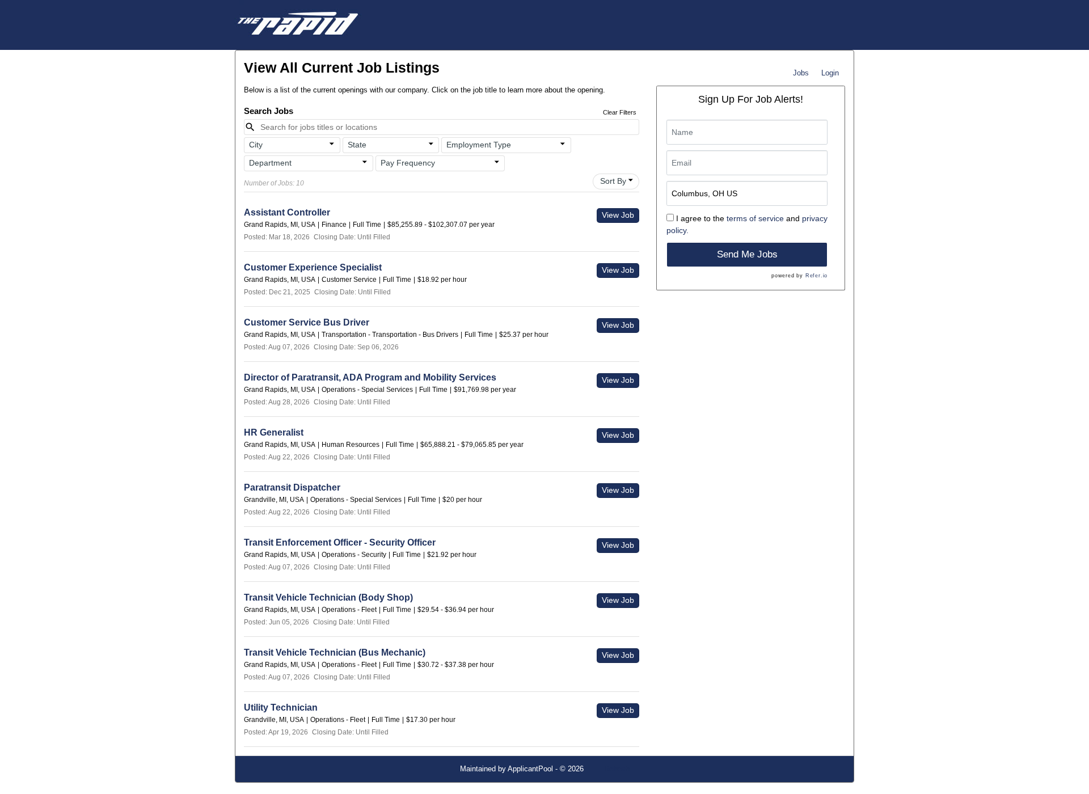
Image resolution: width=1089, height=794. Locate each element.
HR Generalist (273, 432)
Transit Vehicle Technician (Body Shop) (328, 597)
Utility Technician (281, 707)
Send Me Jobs (747, 254)
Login (830, 73)
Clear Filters (619, 112)
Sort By (613, 180)
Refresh (617, 769)
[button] (292, 145)
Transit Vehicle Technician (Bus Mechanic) (334, 652)
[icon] (332, 144)
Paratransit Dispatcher (292, 487)
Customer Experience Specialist (313, 267)
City (256, 144)
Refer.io (816, 275)
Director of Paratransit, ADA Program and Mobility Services (370, 377)
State (357, 144)
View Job (618, 214)
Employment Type (478, 144)
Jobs (801, 73)
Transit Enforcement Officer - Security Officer (340, 542)
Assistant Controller (287, 212)
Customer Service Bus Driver (306, 322)
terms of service (755, 218)
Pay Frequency (408, 162)
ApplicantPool (530, 769)
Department (270, 162)
